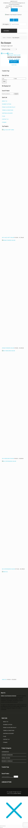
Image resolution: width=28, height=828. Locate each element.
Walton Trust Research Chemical (8, 695)
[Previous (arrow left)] (0, 827)
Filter (4, 81)
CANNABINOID (5, 751)
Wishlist (7, 7)
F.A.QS (3, 116)
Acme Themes (17, 793)
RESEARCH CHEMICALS (7, 761)
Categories (6, 30)
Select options (13, 61)
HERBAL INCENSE (6, 758)
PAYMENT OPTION (6, 104)
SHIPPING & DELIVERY (7, 113)
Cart (11, 7)
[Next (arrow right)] (2, 827)
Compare (4, 122)
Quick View (14, 65)
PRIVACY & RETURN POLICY (8, 107)
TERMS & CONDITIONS (7, 110)
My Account (14, 10)
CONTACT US (5, 119)
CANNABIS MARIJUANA (7, 755)
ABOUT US (4, 101)
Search (16, 93)
